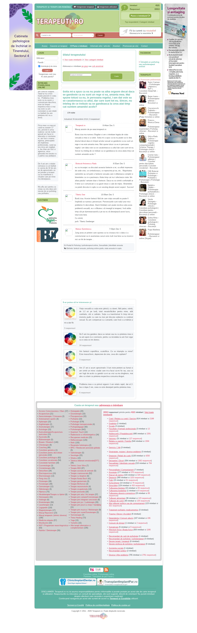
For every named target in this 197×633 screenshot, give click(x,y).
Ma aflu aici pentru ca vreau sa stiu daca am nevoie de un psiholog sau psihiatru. (47, 158)
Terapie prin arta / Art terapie (82, 494)
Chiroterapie (44, 445)
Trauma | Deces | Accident (120, 514)
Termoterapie (76, 515)
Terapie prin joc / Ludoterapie (83, 502)
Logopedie (43, 507)
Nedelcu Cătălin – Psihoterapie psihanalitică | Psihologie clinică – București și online (149, 190)
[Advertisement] (20, 135)
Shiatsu (74, 458)
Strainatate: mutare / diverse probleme (125, 452)
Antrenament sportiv (47, 419)
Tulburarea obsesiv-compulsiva (122, 493)
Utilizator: (40, 58)
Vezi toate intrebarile (72, 60)
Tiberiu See (80, 195)
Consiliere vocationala (48, 460)
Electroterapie (44, 476)
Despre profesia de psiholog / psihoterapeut (127, 544)
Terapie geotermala (78, 481)
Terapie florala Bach (79, 478)
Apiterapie (43, 422)
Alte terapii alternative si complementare (81, 526)
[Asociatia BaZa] (47, 209)
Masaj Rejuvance (46, 513)
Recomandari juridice (117, 551)
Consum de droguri (117, 523)
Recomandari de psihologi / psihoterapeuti (126, 539)
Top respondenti (131, 22)
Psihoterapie (76, 429)
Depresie (112, 477)
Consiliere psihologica (48, 458)
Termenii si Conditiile (120, 598)
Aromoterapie (44, 427)
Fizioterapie (44, 484)
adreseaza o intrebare (111, 405)
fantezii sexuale (80, 248)
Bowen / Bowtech (46, 442)
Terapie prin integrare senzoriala (84, 500)
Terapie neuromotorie (79, 486)
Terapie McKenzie (78, 484)
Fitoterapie (43, 481)
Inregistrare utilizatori (108, 7)
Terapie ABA (76, 468)
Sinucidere (113, 485)
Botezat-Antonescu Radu (86, 163)
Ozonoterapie (76, 414)
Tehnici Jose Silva (78, 465)
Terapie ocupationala (79, 489)
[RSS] (106, 570)
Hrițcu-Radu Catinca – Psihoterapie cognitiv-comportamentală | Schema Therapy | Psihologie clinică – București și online (148, 144)
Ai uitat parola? (47, 77)
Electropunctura (45, 473)
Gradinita (112, 423)
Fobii (111, 480)
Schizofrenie (114, 483)
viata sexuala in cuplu (113, 248)
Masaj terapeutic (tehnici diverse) (53, 515)
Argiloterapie (44, 424)
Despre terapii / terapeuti (119, 541)
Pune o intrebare (79, 46)
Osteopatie (75, 411)
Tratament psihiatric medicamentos (123, 510)
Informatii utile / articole (100, 46)
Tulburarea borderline (117, 491)
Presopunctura (77, 416)
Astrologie (43, 429)
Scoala (112, 426)
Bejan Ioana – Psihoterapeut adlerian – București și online (149, 100)
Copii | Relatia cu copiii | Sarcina (122, 419)
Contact (144, 46)
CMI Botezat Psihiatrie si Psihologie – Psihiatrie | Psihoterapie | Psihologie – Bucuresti (149, 176)
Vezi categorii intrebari (94, 60)
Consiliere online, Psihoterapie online (98, 574)
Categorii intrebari (147, 22)
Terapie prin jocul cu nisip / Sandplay (86, 505)
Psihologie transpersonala (81, 424)
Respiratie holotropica (80, 445)
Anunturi (116, 46)
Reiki (73, 442)
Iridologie (42, 500)
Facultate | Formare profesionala (122, 429)
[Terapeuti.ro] (99, 21)
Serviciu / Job (114, 447)
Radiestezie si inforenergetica (83, 435)
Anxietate (113, 472)
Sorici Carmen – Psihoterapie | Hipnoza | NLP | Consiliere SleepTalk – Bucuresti (149, 87)
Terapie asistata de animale (82, 471)
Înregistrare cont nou (47, 74)
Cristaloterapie (45, 468)
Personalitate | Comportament (121, 470)
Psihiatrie (74, 419)
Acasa (44, 46)
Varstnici (112, 438)
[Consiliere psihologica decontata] (176, 144)
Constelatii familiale (47, 463)
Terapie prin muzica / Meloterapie (84, 510)
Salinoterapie (76, 453)
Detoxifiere (43, 471)
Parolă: (41, 62)
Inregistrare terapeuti (85, 7)
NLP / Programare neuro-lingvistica (53, 525)
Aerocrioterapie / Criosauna (50, 416)
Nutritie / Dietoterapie (48, 530)
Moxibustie (43, 523)
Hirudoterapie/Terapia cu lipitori (52, 494)
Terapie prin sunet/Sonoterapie (83, 512)
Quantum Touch (77, 432)
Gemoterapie (44, 486)
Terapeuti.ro (80, 125)
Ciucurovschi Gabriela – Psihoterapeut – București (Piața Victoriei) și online (149, 112)
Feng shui (43, 478)
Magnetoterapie (45, 510)
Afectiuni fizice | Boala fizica (121, 530)
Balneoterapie (44, 439)
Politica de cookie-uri (120, 605)
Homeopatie (44, 497)
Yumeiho (74, 523)
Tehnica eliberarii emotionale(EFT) (85, 461)
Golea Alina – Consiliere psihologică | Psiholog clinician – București (149, 222)
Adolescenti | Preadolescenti (121, 434)
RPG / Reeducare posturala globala (85, 448)
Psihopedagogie (77, 427)
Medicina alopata (46, 520)
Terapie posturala (78, 492)
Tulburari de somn (116, 501)
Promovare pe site (130, 46)
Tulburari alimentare (117, 498)
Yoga (73, 520)
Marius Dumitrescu (83, 229)
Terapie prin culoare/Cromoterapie (84, 497)
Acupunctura (44, 414)
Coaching (43, 447)
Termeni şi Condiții (75, 605)
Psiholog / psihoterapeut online (86, 245)
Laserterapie (44, 505)
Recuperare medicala (79, 437)
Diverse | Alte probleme (118, 555)
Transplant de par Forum (102, 576)
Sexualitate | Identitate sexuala (111, 245)
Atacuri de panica (116, 475)
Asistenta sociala (116, 548)
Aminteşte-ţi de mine (49, 66)
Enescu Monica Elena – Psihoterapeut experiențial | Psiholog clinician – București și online (149, 126)
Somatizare (113, 527)
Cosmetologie (44, 465)
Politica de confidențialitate (98, 605)
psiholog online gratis (95, 248)
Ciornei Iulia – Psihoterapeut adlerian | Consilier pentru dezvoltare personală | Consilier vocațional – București (149, 161)
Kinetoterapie (44, 502)
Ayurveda (43, 437)
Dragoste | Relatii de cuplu (120, 456)
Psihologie (75, 422)
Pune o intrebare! (139, 16)
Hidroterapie (44, 489)
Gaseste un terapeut (58, 46)
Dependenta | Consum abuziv (121, 518)
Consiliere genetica (47, 450)
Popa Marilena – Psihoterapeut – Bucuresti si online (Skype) (149, 234)
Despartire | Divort (116, 461)
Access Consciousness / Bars (51, 411)
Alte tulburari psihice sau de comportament (127, 503)
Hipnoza (42, 492)
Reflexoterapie (76, 440)
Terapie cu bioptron (78, 476)
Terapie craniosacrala (79, 473)
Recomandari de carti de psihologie (123, 536)
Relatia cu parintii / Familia (120, 441)
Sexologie (75, 455)
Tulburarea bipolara (117, 488)
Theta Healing (76, 518)
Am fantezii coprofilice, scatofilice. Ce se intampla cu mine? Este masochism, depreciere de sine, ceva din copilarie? (106, 352)
